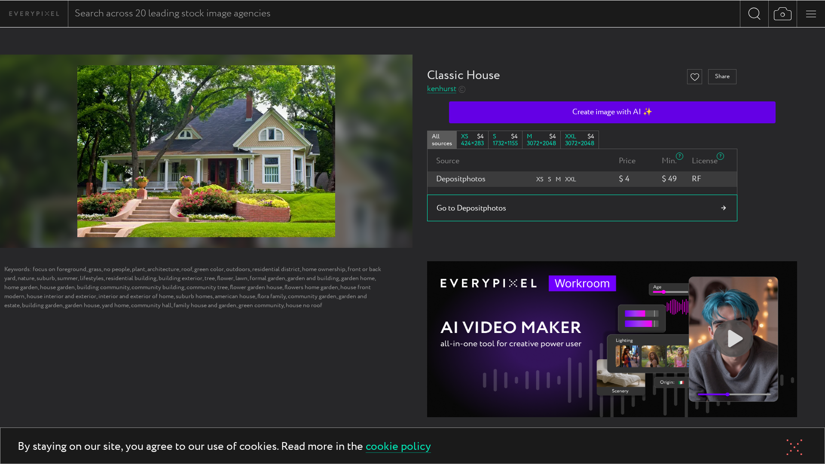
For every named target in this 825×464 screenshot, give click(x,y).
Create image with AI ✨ (612, 112)
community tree (207, 287)
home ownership (323, 269)
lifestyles (92, 278)
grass (95, 269)
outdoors (238, 269)
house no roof (304, 305)
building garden (42, 305)
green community (261, 305)
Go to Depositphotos (471, 208)
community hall (151, 305)
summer (67, 278)
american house (235, 296)
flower (225, 278)
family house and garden (205, 305)
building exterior (180, 278)
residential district (276, 269)
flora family (271, 296)
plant (138, 269)
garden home (358, 278)
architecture (163, 269)
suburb (46, 278)
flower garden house (256, 287)
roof (186, 269)
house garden (57, 287)
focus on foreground (59, 269)
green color (209, 269)
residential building (131, 278)
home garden (21, 287)
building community (103, 287)
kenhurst (441, 89)
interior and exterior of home (136, 296)
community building (157, 287)
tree (210, 278)
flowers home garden (311, 287)
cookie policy (398, 447)
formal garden (267, 278)
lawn (241, 278)
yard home (115, 305)
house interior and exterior (61, 296)
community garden (312, 296)
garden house (82, 305)
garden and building (313, 278)
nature (26, 278)
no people (117, 269)
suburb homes (194, 296)
